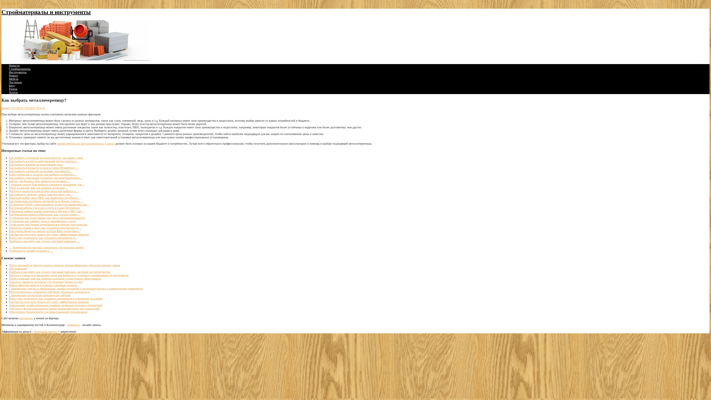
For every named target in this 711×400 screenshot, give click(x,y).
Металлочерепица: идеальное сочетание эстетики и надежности (49, 292)
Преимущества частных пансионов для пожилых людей (46, 247)
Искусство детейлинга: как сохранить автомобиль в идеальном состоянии (56, 298)
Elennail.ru (73, 324)
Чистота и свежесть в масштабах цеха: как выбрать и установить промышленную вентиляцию (68, 275)
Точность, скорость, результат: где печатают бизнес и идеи (46, 282)
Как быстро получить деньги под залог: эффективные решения (49, 302)
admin (5, 108)
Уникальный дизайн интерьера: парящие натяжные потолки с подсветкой (55, 305)
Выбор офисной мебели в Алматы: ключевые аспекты (43, 285)
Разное (13, 89)
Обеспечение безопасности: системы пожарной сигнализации (48, 312)
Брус (12, 85)
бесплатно (25, 318)
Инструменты (17, 72)
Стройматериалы (20, 69)
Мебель (13, 79)
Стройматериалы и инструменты (46, 12)
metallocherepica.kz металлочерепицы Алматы (86, 143)
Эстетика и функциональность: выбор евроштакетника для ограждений (54, 308)
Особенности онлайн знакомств (31, 250)
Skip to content (10, 3)
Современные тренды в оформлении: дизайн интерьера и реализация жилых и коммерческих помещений (76, 288)
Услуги (13, 92)
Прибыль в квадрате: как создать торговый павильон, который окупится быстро (60, 272)
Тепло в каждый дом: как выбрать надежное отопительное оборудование (55, 278)
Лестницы (15, 82)
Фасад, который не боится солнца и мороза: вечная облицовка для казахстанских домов (64, 265)
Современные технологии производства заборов (40, 295)
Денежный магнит (45, 331)
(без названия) (18, 268)
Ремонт (13, 75)
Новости (14, 65)
